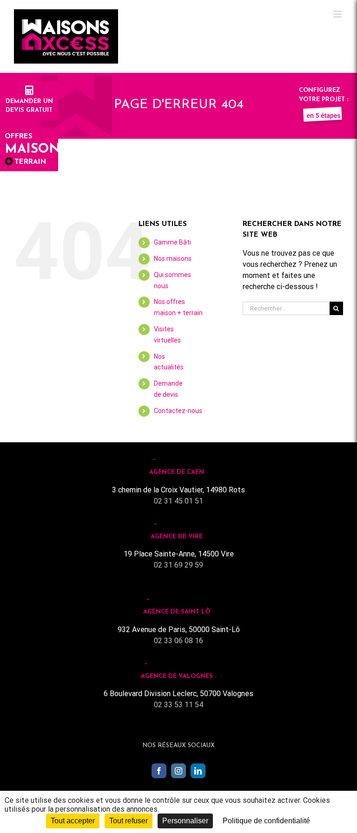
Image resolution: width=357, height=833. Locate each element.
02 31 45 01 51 (178, 501)
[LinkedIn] (198, 770)
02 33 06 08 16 (178, 640)
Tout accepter (73, 821)
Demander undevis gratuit (29, 105)
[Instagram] (178, 770)
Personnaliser (185, 821)
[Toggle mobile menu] (338, 14)
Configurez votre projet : (323, 95)
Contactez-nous (178, 410)
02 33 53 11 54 (178, 704)
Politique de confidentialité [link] (266, 821)
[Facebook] (159, 770)
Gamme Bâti (172, 242)
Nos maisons (173, 258)
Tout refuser (128, 821)
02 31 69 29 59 (178, 565)
